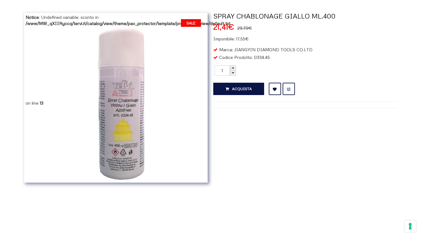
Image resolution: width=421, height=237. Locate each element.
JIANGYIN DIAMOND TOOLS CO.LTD (273, 49)
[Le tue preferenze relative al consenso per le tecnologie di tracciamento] (410, 226)
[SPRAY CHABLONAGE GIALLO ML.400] (122, 103)
